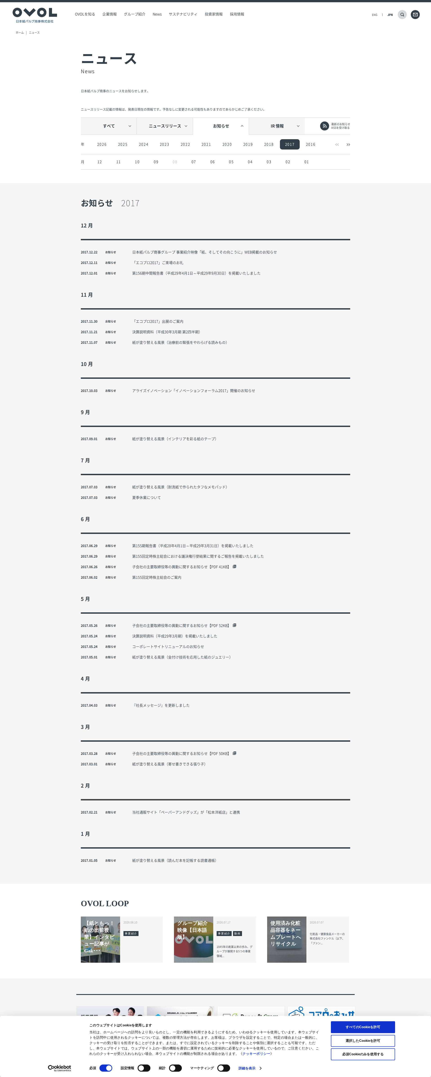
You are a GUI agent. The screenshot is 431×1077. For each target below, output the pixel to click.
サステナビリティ (183, 14)
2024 (143, 144)
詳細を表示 (247, 1068)
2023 (164, 144)
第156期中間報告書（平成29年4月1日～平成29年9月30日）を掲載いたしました (196, 273)
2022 (185, 144)
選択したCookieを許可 (363, 1040)
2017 (290, 144)
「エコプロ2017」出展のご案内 (157, 321)
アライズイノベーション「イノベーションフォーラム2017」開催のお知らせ (193, 390)
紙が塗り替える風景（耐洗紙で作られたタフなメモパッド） (180, 487)
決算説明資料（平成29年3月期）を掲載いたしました (174, 636)
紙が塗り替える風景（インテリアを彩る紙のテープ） (175, 439)
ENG (374, 14)
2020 (227, 144)
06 (212, 162)
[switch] (144, 1068)
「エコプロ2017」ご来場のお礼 (157, 262)
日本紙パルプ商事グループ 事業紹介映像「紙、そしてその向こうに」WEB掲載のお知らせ (204, 252)
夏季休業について (146, 497)
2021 (206, 144)
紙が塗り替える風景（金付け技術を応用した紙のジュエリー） (182, 657)
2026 (102, 144)
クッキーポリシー (256, 1053)
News (157, 14)
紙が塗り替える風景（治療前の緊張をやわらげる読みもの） (180, 342)
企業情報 (109, 14)
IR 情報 (277, 126)
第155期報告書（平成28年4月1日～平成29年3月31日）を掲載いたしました (192, 546)
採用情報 (237, 14)
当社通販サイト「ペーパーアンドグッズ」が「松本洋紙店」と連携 (186, 812)
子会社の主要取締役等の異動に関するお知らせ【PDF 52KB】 (181, 625)
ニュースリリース (165, 126)
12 (99, 162)
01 (306, 162)
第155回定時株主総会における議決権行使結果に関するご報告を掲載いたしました (198, 556)
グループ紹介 (134, 14)
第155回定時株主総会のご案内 (156, 577)
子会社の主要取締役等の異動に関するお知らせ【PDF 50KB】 (181, 753)
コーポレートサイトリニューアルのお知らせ (168, 646)
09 (156, 162)
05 (231, 162)
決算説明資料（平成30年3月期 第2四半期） (167, 332)
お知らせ (221, 126)
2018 (269, 144)
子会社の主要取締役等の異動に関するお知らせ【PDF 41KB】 (181, 567)
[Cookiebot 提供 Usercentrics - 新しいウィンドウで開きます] (59, 1068)
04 (250, 162)
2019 (248, 144)
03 (269, 162)
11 (118, 162)
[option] (102, 144)
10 (137, 162)
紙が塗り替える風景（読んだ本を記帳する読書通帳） (175, 860)
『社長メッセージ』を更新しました (161, 705)
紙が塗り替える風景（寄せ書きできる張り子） (170, 764)
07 (193, 162)
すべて (109, 126)
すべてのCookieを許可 (363, 1027)
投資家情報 (214, 14)
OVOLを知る (85, 14)
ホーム (20, 32)
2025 (123, 144)
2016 (310, 144)
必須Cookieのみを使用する (363, 1054)
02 (288, 162)
